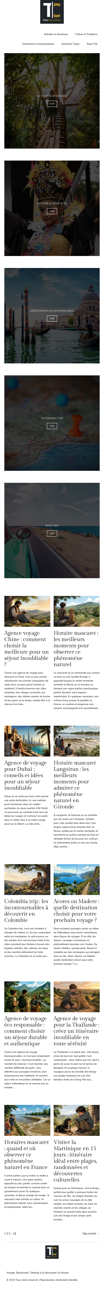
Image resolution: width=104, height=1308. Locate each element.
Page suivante (91, 1233)
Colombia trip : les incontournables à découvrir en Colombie (26, 910)
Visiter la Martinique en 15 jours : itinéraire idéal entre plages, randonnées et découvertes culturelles (75, 1161)
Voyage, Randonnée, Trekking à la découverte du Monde (37, 1272)
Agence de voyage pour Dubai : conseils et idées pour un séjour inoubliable (25, 775)
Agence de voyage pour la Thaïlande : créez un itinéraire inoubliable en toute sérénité (76, 1031)
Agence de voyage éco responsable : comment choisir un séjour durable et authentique (25, 1031)
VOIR (52, 104)
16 (14, 1233)
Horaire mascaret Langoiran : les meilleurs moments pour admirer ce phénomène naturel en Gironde (75, 785)
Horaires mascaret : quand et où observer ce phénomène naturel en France (26, 1154)
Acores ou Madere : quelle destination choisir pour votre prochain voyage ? (76, 910)
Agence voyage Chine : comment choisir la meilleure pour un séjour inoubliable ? (26, 649)
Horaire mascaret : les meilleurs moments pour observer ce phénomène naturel (76, 649)
